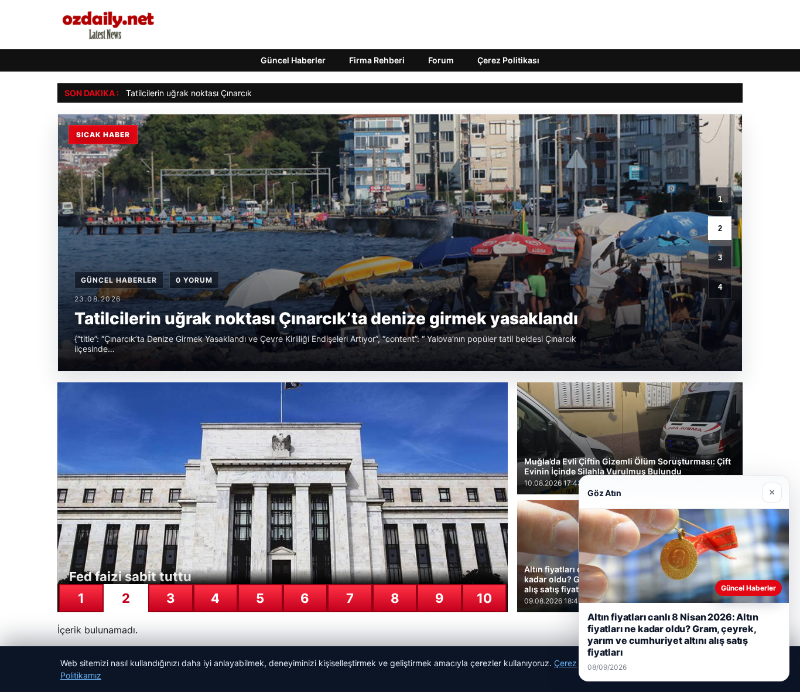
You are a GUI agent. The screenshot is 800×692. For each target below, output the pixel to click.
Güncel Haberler (293, 60)
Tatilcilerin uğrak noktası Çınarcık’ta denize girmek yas (230, 93)
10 (484, 598)
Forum (441, 60)
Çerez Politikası (508, 60)
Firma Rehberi (377, 60)
